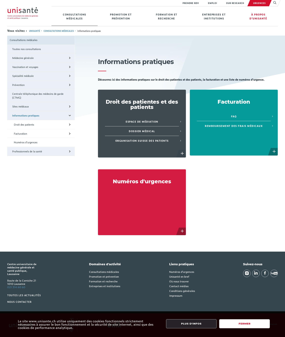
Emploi (212, 3)
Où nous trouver (179, 281)
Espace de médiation (142, 121)
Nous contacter (19, 301)
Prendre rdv (191, 3)
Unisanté (34, 30)
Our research (235, 3)
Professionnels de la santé (27, 151)
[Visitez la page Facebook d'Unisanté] (265, 273)
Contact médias (179, 286)
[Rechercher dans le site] (273, 3)
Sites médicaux (20, 106)
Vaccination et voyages (25, 67)
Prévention (18, 85)
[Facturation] (274, 152)
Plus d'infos (191, 323)
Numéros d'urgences (25, 142)
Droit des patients (24, 124)
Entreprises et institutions (214, 16)
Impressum (175, 296)
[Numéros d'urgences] (182, 231)
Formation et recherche (166, 16)
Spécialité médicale (23, 76)
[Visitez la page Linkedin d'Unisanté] (256, 273)
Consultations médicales (74, 16)
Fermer (245, 323)
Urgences (259, 3)
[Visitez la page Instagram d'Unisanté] (247, 273)
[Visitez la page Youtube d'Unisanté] (274, 273)
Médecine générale (23, 58)
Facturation (20, 133)
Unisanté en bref (179, 276)
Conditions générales (182, 291)
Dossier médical (142, 131)
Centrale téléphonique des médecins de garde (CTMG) (37, 95)
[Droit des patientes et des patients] (182, 153)
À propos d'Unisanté (258, 16)
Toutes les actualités (24, 295)
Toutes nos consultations (26, 49)
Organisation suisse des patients (142, 140)
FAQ (234, 116)
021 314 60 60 (16, 287)
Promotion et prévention (121, 16)
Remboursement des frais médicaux (234, 126)
